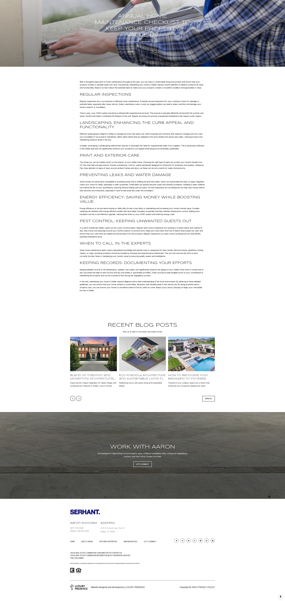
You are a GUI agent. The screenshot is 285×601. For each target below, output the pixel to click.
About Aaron (87, 541)
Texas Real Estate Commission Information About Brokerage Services (100, 555)
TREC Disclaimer (77, 558)
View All (208, 399)
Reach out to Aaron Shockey (168, 287)
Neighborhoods (130, 541)
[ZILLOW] (212, 540)
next (78, 398)
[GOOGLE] (200, 540)
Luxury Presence (135, 587)
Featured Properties (108, 541)
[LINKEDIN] (188, 540)
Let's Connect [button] (142, 464)
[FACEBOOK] (176, 540)
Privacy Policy (206, 587)
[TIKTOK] (206, 540)
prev (72, 398)
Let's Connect (150, 541)
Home (72, 541)
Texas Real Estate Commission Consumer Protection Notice (96, 553)
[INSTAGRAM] (182, 540)
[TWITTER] (194, 540)
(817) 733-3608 (76, 528)
